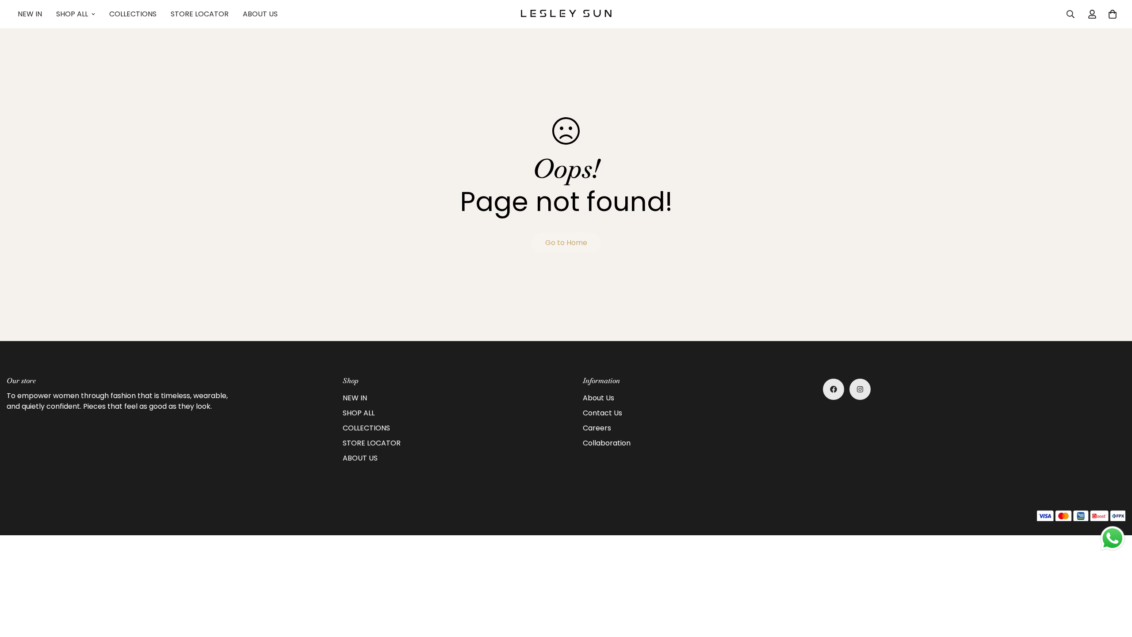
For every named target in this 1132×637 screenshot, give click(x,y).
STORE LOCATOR (200, 14)
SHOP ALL (72, 14)
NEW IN (30, 14)
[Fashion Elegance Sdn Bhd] (566, 14)
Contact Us (602, 413)
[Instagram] (860, 389)
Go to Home (566, 243)
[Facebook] (833, 389)
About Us (598, 398)
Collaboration (607, 443)
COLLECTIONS (133, 14)
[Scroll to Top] (1115, 589)
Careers (597, 428)
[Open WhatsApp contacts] (1112, 538)
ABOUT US (260, 14)
